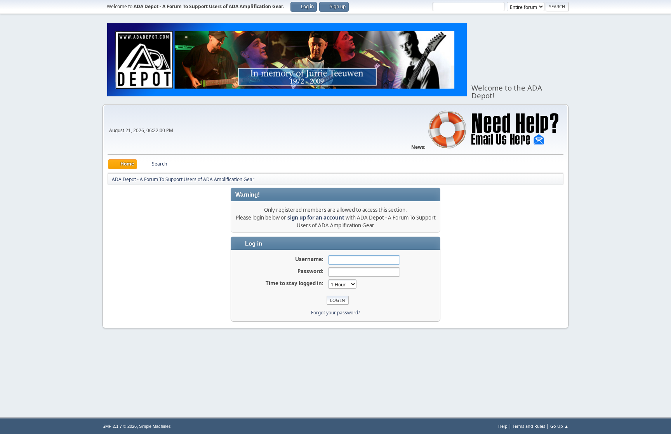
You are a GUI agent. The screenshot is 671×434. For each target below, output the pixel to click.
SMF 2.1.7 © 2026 (120, 426)
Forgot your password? (335, 312)
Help (503, 426)
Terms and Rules (529, 426)
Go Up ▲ (559, 426)
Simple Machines (155, 426)
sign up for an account (315, 217)
